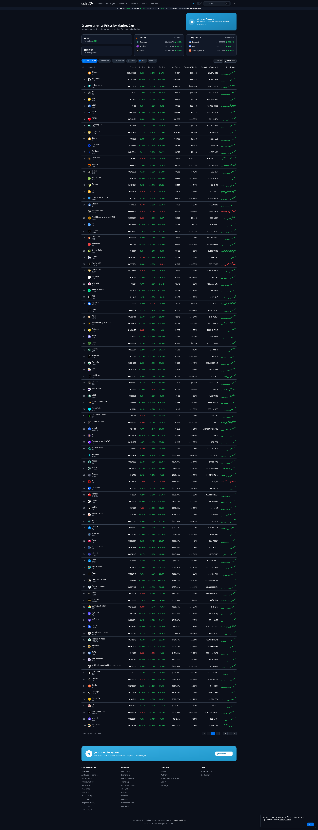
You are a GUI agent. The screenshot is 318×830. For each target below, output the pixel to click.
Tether (86, 785)
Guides (124, 792)
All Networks (89, 61)
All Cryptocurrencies (89, 775)
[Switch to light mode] (199, 3)
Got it (310, 824)
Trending (125, 782)
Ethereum (104, 61)
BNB (85, 789)
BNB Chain (118, 61)
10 (225, 733)
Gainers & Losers (128, 785)
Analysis (134, 3)
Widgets (124, 799)
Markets (122, 3)
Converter (125, 806)
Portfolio (154, 3)
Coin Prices (125, 771)
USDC (86, 796)
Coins (100, 3)
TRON (85, 806)
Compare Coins (127, 803)
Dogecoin (88, 803)
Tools (143, 3)
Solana (131, 61)
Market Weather (128, 778)
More (151, 61)
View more (176, 38)
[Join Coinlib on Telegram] (193, 3)
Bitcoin (86, 778)
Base (142, 61)
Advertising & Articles (170, 778)
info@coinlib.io (179, 820)
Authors (164, 775)
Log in (163, 782)
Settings (164, 785)
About (163, 771)
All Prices (85, 771)
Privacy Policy (206, 771)
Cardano (87, 809)
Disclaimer (205, 775)
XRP (85, 799)
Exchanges (110, 3)
